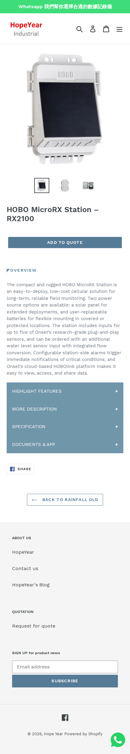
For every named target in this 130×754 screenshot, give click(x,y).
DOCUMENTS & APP (33, 444)
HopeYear (23, 552)
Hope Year (53, 734)
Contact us (25, 568)
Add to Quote (65, 242)
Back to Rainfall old (70, 499)
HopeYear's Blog (31, 585)
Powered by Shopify (83, 734)
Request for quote (33, 626)
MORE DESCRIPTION (34, 409)
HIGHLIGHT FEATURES (37, 391)
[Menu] (119, 28)
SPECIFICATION (28, 426)
